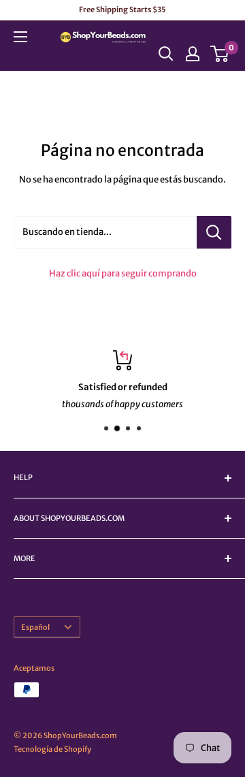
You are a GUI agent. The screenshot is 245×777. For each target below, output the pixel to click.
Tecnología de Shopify (52, 749)
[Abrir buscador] (166, 53)
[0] (220, 54)
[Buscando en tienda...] (214, 232)
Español (35, 627)
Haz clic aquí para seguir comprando (123, 273)
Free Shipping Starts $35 (122, 9)
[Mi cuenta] (192, 53)
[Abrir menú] (20, 36)
